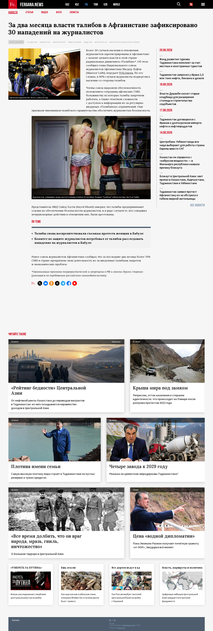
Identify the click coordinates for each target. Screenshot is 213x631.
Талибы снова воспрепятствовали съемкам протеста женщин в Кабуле (89, 233)
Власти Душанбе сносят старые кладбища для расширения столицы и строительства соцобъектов (179, 99)
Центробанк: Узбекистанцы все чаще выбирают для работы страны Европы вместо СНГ (182, 145)
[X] (40, 283)
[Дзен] (57, 283)
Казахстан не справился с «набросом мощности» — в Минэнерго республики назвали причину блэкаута (180, 162)
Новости (13, 12)
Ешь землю (68, 567)
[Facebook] (69, 283)
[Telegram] (63, 283)
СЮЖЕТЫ (74, 12)
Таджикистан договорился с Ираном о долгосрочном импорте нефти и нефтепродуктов (181, 123)
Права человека (74, 42)
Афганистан (45, 42)
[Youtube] (74, 283)
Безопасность (101, 42)
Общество (88, 42)
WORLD (116, 4)
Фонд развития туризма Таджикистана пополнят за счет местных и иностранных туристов (181, 62)
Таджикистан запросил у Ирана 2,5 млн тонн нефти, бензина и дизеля (182, 76)
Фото (59, 12)
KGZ (77, 4)
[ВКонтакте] (45, 283)
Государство (32, 42)
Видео (44, 12)
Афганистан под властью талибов (124, 42)
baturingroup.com (129, 625)
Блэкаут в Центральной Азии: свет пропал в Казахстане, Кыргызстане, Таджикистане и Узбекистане (182, 179)
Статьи (29, 12)
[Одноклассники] (51, 283)
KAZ (67, 4)
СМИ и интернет (59, 42)
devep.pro (121, 628)
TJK (86, 4)
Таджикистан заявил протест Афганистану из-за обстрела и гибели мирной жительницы (179, 195)
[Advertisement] (106, 310)
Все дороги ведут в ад (126, 567)
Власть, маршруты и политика (182, 567)
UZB (105, 4)
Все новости (197, 205)
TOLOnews (126, 73)
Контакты (15, 620)
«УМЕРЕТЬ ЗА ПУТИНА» (26, 567)
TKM (96, 4)
